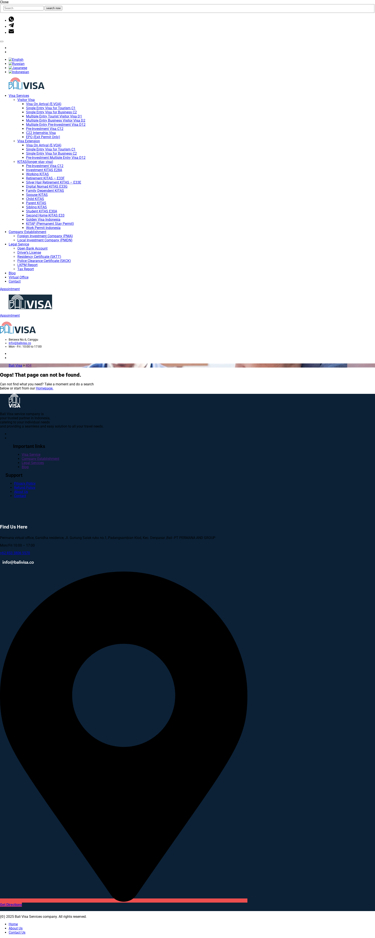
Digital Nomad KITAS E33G (46, 186)
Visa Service (31, 454)
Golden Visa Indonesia (43, 219)
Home (13, 924)
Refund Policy (24, 488)
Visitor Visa (26, 100)
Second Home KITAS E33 (45, 215)
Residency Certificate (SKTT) (39, 257)
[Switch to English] (16, 60)
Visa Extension (28, 141)
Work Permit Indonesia (43, 228)
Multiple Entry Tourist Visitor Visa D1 (54, 116)
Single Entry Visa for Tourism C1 (51, 108)
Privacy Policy (25, 483)
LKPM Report (27, 265)
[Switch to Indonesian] (19, 72)
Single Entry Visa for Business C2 (51, 112)
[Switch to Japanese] (18, 68)
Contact (15, 281)
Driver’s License (29, 252)
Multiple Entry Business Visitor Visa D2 (55, 120)
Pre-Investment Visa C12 (44, 129)
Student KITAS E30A (41, 211)
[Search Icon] (1, 41)
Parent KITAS (36, 203)
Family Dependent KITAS (45, 191)
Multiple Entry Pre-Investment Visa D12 (56, 125)
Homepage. (44, 388)
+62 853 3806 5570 (15, 553)
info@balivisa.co (20, 343)
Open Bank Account (32, 248)
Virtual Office (18, 277)
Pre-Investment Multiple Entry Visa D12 (56, 158)
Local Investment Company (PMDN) (44, 240)
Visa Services (19, 96)
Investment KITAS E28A (44, 170)
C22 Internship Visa (41, 133)
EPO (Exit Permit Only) (43, 137)
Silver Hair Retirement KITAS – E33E (53, 182)
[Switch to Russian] (17, 64)
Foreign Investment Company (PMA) (45, 236)
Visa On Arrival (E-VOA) (43, 104)
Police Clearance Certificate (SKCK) (44, 261)
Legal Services (33, 463)
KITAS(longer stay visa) (35, 162)
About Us (21, 492)
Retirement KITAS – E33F (45, 178)
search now (53, 8)
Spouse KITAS (37, 195)
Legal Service (19, 244)
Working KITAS (37, 174)
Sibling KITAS (36, 207)
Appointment (10, 289)
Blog (12, 273)
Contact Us (17, 932)
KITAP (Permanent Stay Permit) (50, 224)
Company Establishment (27, 232)
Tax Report (25, 269)
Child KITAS (35, 199)
